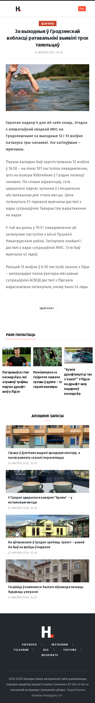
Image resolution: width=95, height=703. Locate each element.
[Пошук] (68, 8)
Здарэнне (47, 23)
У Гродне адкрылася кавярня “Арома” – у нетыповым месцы (40, 500)
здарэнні (46, 308)
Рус (82, 9)
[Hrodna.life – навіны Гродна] (18, 9)
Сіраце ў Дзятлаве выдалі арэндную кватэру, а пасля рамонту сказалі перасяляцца (44, 455)
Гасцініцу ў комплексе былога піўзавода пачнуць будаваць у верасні (45, 589)
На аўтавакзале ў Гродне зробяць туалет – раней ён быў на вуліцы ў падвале (46, 544)
